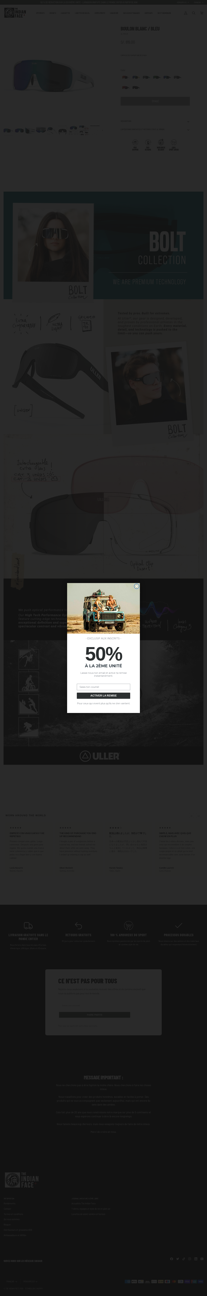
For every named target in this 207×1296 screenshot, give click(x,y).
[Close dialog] (136, 586)
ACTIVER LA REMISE (103, 695)
